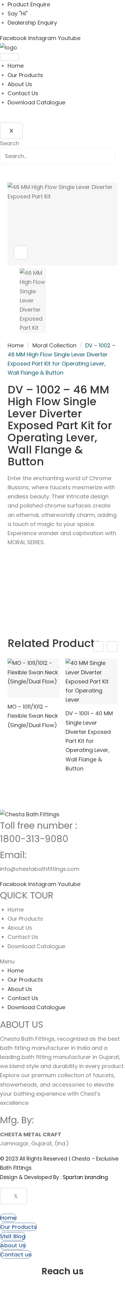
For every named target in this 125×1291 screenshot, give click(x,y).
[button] (62, 961)
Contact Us (23, 93)
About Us (20, 84)
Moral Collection (54, 345)
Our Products (25, 75)
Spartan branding (85, 1177)
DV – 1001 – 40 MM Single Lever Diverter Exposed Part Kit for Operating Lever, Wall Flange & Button (89, 741)
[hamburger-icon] (9, 57)
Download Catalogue (36, 102)
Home (16, 65)
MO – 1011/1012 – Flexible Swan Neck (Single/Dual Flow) (33, 716)
